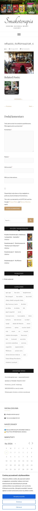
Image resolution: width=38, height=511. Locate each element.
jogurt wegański (10, 312)
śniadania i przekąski (11, 362)
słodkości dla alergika (12, 335)
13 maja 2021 (14, 49)
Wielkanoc (8, 351)
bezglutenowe (27, 292)
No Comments (25, 49)
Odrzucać (19, 507)
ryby (7, 331)
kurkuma (8, 320)
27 (6, 452)
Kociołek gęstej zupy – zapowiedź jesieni (17, 377)
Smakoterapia (17, 21)
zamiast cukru (19, 351)
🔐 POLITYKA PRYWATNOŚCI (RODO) (15, 432)
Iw (6, 49)
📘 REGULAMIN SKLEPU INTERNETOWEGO (17, 430)
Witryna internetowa (10, 177)
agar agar (8, 292)
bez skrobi (29, 296)
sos (19, 331)
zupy (24, 354)
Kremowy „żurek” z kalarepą (13, 384)
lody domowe (17, 320)
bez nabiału (19, 296)
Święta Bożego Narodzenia (13, 358)
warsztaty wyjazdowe (12, 343)
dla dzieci (23, 304)
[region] (19, 491)
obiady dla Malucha (18, 323)
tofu (7, 339)
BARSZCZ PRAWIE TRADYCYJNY (15, 381)
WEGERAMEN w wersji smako (14, 388)
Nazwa (6, 157)
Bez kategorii (9, 296)
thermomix (24, 335)
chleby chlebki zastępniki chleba (14, 300)
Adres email (8, 167)
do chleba (8, 308)
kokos (30, 316)
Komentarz (8, 129)
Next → (31, 106)
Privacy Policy (13, 202)
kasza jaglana (21, 316)
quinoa (16, 327)
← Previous (7, 106)
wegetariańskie (19, 347)
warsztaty (23, 339)
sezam (13, 331)
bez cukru (17, 292)
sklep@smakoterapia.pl (12, 414)
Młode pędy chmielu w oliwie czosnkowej (17, 392)
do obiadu (17, 308)
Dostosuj (19, 502)
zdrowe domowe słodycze (13, 354)
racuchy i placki (26, 327)
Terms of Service (25, 202)
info (24, 308)
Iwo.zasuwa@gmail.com (13, 418)
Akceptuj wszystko (19, 496)
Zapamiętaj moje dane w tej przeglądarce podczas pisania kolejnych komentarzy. (16, 194)
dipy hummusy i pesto (12, 304)
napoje (7, 323)
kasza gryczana (10, 316)
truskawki (14, 339)
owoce (28, 323)
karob (19, 312)
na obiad (27, 320)
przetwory (8, 327)
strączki (26, 331)
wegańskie (9, 347)
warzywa (23, 343)
